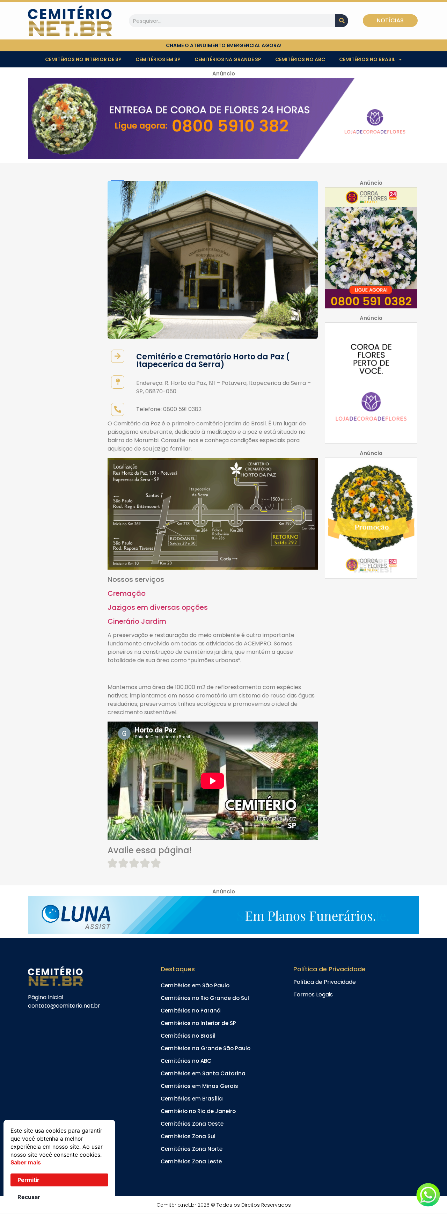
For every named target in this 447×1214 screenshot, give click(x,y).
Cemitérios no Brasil (367, 59)
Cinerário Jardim (137, 621)
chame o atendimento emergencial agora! (223, 45)
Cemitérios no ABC (300, 59)
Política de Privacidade (324, 982)
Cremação (127, 593)
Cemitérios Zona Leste (191, 1161)
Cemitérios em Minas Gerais (199, 1086)
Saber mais (25, 1162)
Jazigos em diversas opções (158, 607)
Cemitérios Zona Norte (191, 1149)
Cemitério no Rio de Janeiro (198, 1111)
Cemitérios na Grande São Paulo (205, 1048)
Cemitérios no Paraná (191, 1010)
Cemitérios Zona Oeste (192, 1123)
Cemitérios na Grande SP (228, 59)
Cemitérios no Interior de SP (83, 59)
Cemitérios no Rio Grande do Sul (205, 998)
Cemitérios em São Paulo (195, 985)
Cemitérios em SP (158, 59)
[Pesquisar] (341, 20)
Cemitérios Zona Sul (188, 1136)
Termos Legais (313, 994)
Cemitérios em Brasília (192, 1098)
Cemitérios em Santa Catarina (203, 1073)
